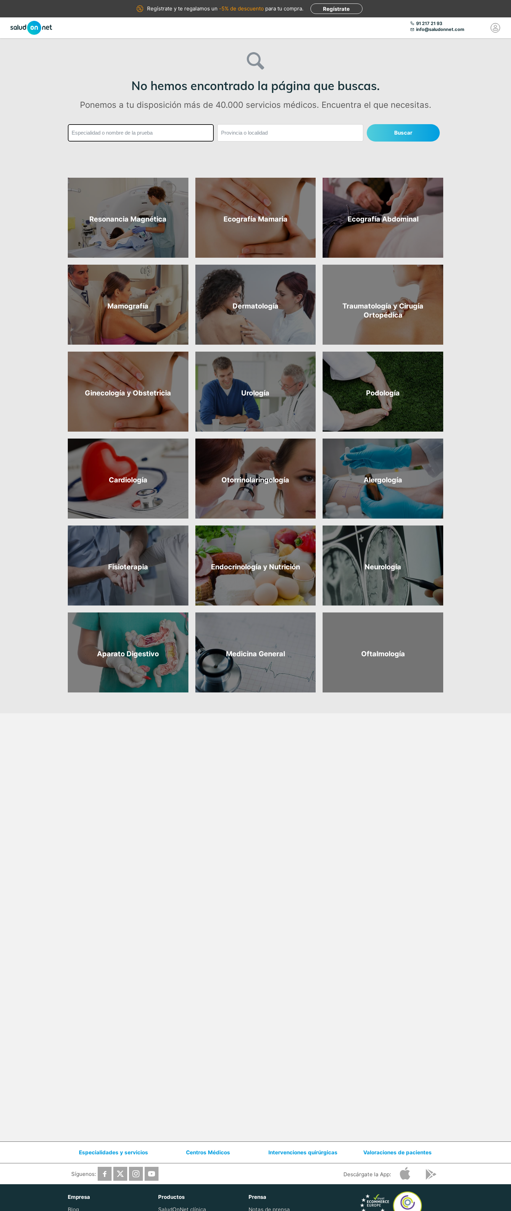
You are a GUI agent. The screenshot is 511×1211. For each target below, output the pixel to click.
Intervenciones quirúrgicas (303, 1152)
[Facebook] (105, 1174)
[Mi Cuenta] (495, 27)
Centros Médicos (208, 1152)
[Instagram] (136, 1174)
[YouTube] (152, 1174)
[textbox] (141, 133)
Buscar (403, 132)
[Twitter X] (120, 1174)
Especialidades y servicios (113, 1152)
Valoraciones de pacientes (397, 1152)
